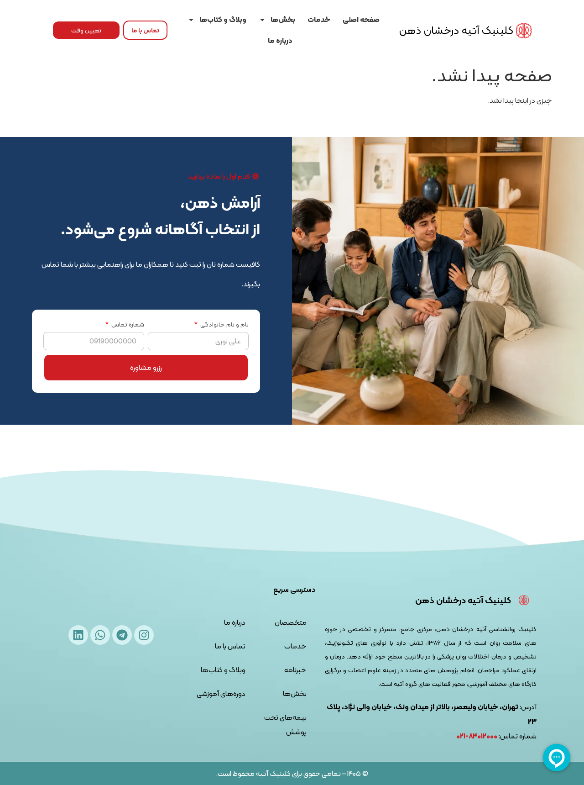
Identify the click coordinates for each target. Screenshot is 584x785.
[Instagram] (144, 635)
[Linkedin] (78, 635)
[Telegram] (122, 635)
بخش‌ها (283, 19)
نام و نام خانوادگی (224, 325)
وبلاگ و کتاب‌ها (222, 19)
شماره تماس (127, 325)
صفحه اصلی (361, 19)
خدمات (319, 19)
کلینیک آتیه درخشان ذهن (456, 30)
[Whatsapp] (100, 635)
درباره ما (280, 40)
